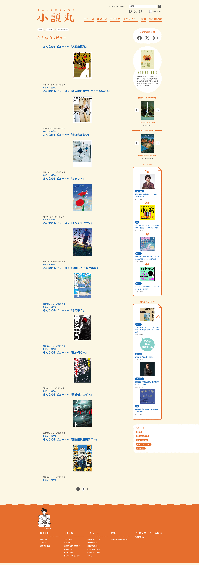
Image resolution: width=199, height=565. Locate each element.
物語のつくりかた (93, 552)
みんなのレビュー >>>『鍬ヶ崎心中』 (65, 352)
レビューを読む (49, 87)
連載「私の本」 (93, 546)
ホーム (40, 29)
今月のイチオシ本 (70, 543)
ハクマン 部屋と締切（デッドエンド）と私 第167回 (147, 288)
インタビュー (130, 19)
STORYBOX (156, 533)
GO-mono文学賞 (142, 436)
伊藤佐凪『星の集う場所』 (144, 357)
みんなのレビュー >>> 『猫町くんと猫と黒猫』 (71, 268)
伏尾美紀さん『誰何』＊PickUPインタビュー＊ (147, 195)
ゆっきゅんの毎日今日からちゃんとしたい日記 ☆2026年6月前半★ (147, 258)
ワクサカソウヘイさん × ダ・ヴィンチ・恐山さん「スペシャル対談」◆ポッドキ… (147, 226)
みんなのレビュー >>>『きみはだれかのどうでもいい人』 (77, 91)
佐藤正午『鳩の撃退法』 (120, 539)
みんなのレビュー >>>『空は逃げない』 (67, 135)
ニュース (89, 19)
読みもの (102, 19)
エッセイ (43, 543)
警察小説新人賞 (142, 440)
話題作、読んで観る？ (72, 546)
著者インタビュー (93, 539)
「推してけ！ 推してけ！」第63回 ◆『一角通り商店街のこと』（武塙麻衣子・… (147, 329)
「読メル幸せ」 (69, 539)
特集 (143, 19)
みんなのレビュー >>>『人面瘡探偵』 (65, 46)
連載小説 (43, 539)
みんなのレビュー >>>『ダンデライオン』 (68, 223)
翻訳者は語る (92, 543)
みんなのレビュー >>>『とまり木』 (64, 178)
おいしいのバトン (93, 549)
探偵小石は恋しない (143, 444)
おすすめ (115, 19)
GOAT (139, 432)
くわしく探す (157, 11)
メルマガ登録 (113, 6)
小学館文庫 (155, 19)
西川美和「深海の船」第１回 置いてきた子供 (147, 410)
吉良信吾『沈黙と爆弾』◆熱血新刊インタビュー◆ (147, 383)
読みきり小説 (45, 546)
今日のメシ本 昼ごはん (72, 556)
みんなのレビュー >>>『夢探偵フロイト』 (68, 394)
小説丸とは (123, 6)
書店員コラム (68, 552)
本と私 (89, 556)
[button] (137, 110)
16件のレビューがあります (54, 346)
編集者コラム (68, 549)
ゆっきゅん (140, 448)
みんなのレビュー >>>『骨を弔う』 (64, 310)
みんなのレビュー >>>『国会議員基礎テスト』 (70, 439)
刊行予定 (139, 536)
